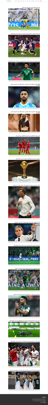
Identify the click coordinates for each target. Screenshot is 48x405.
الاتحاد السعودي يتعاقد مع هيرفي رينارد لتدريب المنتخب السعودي (26, 185)
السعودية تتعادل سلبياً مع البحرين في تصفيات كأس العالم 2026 (27, 245)
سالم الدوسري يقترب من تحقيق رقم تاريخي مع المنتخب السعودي (26, 294)
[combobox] (12, 1)
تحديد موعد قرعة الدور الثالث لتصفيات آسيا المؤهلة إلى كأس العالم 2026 (25, 321)
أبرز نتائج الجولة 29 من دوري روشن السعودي (31, 7)
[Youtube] (45, 402)
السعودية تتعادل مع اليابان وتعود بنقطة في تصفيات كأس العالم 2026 (25, 34)
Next (39, 393)
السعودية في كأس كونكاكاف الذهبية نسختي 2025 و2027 (28, 159)
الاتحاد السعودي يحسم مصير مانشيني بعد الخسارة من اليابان (27, 268)
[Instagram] (42, 402)
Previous (9, 393)
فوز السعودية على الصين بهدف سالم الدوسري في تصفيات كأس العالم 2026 (24, 61)
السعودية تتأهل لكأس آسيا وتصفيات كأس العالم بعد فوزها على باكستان (25, 370)
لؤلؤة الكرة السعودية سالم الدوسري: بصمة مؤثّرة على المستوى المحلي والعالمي (25, 84)
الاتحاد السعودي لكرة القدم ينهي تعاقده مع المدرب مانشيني (27, 222)
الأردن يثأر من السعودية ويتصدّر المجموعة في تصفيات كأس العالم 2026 (25, 341)
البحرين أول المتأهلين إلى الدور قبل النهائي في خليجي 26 (28, 136)
